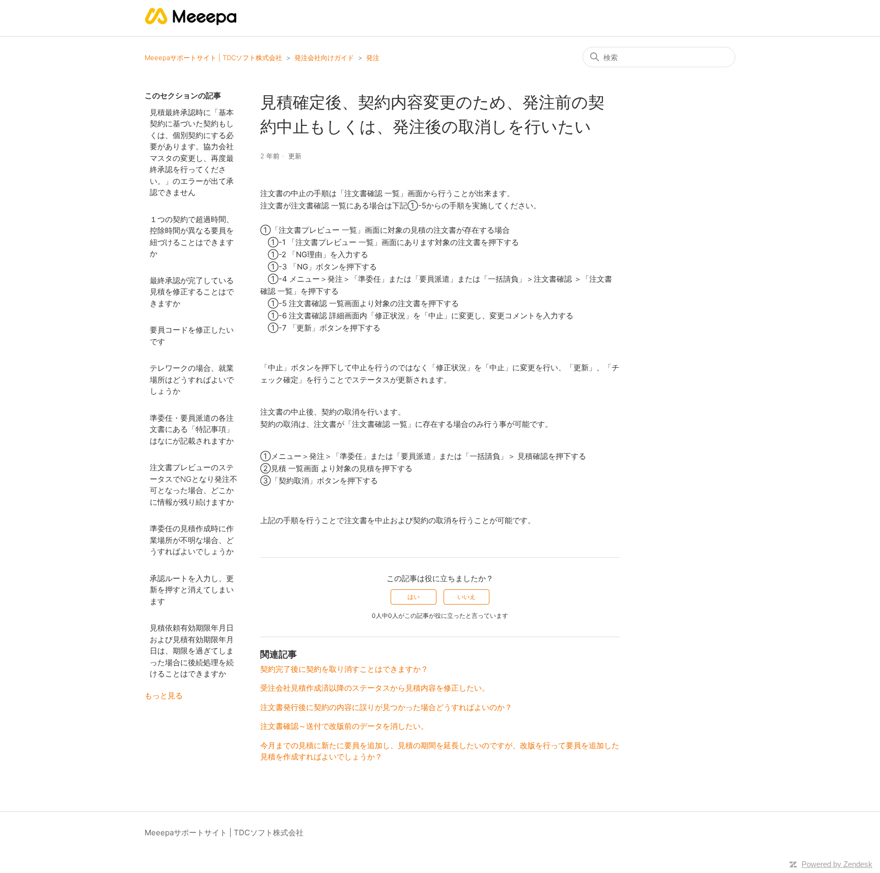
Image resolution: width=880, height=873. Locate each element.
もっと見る (164, 695)
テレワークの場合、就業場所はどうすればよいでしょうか (192, 379)
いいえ (466, 597)
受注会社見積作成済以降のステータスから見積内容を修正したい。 (374, 688)
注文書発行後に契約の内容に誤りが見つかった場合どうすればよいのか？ (386, 707)
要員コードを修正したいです (192, 335)
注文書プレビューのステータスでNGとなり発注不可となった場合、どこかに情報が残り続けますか (193, 484)
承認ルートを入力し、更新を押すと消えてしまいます (192, 590)
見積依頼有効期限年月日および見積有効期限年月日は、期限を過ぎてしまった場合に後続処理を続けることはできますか (192, 650)
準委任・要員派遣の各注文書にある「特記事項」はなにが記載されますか (192, 429)
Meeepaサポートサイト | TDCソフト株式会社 (213, 57)
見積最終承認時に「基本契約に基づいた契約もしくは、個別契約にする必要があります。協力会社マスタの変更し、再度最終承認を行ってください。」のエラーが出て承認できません (192, 152)
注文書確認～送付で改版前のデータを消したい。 (344, 726)
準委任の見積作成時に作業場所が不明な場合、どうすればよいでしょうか (192, 540)
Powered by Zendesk (837, 864)
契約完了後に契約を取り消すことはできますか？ (344, 669)
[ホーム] (191, 23)
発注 (372, 57)
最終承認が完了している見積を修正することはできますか (192, 292)
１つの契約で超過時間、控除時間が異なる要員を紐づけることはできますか (192, 236)
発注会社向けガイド (324, 57)
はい (413, 597)
